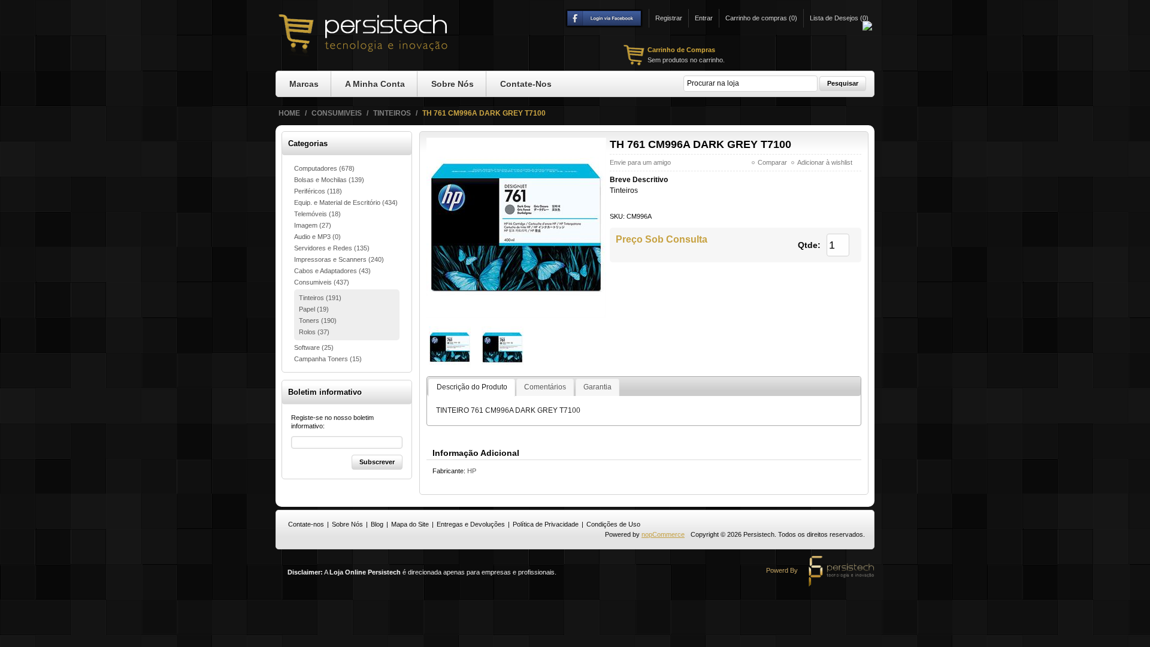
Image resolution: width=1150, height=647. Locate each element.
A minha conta (375, 84)
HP (471, 470)
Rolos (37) (314, 331)
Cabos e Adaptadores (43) (332, 270)
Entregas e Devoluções (471, 524)
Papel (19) (314, 309)
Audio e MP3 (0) (317, 236)
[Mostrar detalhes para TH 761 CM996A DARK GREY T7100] (449, 347)
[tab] (471, 388)
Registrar (668, 18)
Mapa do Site (410, 524)
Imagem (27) (312, 225)
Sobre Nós (452, 84)
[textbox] (750, 83)
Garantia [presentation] (597, 387)
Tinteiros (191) (320, 297)
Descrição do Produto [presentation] (472, 387)
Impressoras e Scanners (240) (339, 259)
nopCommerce (663, 534)
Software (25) (314, 347)
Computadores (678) (324, 168)
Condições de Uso (613, 524)
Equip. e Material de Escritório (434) (346, 202)
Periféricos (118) (318, 191)
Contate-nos (526, 84)
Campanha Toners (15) (328, 358)
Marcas (304, 84)
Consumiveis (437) (321, 282)
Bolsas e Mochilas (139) (329, 179)
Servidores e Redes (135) (332, 248)
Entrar (704, 18)
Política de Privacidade (546, 524)
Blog (377, 524)
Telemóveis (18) (317, 213)
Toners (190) (318, 320)
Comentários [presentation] (545, 387)
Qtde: (809, 245)
